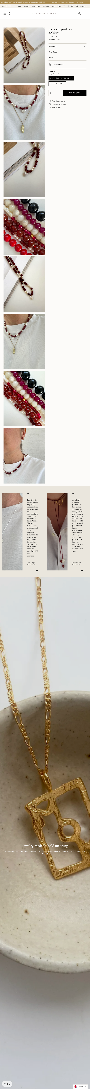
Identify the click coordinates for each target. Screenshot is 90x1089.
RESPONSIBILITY (32, 6)
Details (51, 58)
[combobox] (80, 1086)
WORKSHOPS (45, 6)
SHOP (59, 6)
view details (67, 2)
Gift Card (83, 6)
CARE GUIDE (10, 6)
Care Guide (53, 52)
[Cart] (85, 14)
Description (53, 46)
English (80, 1087)
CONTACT (20, 6)
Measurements (58, 64)
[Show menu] (4, 14)
